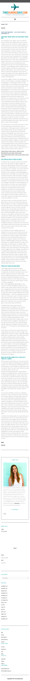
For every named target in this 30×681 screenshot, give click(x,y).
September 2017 (4, 600)
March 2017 (3, 614)
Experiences (3, 649)
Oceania (2, 642)
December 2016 (4, 619)
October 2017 (4, 598)
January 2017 (4, 616)
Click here (16, 503)
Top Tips (3, 647)
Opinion (2, 661)
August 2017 (4, 602)
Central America (4, 639)
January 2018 (4, 591)
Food (2, 651)
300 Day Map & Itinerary (6, 671)
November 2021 (4, 586)
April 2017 (3, 612)
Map (2, 632)
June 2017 (3, 607)
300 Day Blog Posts (5, 668)
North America (4, 637)
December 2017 (4, 593)
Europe (2, 635)
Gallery (2, 663)
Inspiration (3, 659)
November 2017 (4, 595)
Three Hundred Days (19, 678)
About (2, 654)
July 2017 (3, 604)
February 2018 (4, 588)
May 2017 (3, 609)
